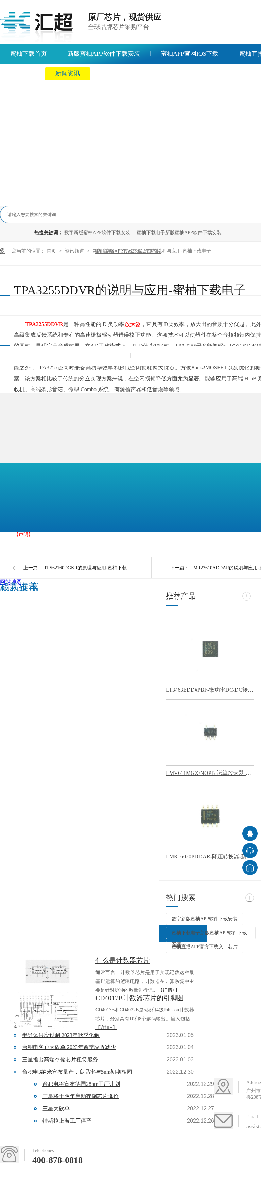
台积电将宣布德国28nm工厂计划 (81, 1084)
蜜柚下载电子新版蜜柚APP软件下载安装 (179, 232)
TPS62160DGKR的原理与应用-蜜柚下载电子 (88, 567)
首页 (52, 251)
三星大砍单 (56, 1108)
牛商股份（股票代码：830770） (59, 598)
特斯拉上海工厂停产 (66, 1121)
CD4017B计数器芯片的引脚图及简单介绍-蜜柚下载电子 (144, 998)
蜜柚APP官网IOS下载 (190, 53)
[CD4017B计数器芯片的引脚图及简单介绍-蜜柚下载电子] (47, 1010)
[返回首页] (250, 867)
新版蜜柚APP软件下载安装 (104, 53)
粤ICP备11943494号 (137, 585)
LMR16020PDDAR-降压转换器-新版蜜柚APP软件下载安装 (210, 857)
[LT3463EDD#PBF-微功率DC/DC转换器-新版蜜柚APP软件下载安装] (210, 649)
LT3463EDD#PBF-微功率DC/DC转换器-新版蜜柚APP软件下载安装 (210, 690)
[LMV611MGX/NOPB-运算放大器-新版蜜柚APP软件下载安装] (210, 733)
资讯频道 (75, 251)
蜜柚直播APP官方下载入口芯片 (205, 946)
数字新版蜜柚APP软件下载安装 (97, 232)
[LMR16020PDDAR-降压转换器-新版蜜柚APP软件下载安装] (210, 816)
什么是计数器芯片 (122, 960)
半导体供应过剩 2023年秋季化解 (61, 1035)
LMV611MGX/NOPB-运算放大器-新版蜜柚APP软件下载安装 (210, 773)
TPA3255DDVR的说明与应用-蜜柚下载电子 (166, 251)
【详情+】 (169, 990)
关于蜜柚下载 (119, 73)
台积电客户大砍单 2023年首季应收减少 (69, 1047)
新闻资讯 (67, 73)
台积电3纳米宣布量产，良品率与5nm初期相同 (77, 1072)
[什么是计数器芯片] (47, 973)
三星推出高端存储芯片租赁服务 (60, 1059)
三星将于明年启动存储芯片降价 (80, 1096)
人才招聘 (170, 73)
